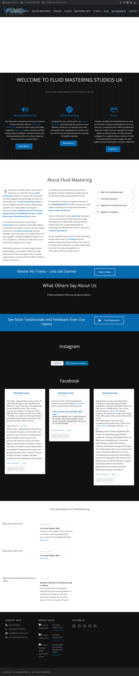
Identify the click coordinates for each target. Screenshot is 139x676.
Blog (106, 11)
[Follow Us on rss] (84, 626)
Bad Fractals (114, 411)
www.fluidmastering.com (18, 637)
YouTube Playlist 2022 (50, 528)
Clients (97, 11)
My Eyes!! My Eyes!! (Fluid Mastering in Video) (56, 584)
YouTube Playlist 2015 (50, 555)
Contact (133, 11)
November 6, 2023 (46, 524)
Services (57, 11)
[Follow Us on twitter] (89, 626)
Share (25, 463)
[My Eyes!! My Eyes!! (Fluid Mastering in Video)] (44, 651)
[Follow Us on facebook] (73, 626)
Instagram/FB (119, 11)
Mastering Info (82, 11)
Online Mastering (41, 11)
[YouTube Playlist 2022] (44, 627)
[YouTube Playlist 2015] (44, 636)
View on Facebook (13, 463)
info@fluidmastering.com (55, 2)
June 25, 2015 (44, 579)
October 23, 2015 (45, 552)
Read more (44, 540)
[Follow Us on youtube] (95, 626)
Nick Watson (80, 403)
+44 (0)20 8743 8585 (32, 2)
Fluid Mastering (21, 393)
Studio (68, 11)
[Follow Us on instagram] (79, 626)
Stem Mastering (20, 216)
